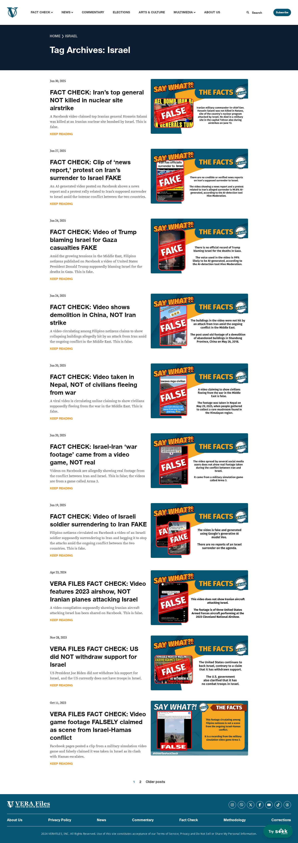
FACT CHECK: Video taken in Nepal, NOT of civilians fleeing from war (93, 385)
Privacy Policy (59, 820)
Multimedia (183, 12)
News (66, 12)
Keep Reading (61, 134)
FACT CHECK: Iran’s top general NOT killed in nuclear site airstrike (97, 100)
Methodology (235, 820)
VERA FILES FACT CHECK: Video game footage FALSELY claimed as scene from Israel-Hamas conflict (98, 726)
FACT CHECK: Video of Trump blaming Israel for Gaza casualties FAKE (93, 240)
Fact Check (40, 12)
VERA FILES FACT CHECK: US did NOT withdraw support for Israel (94, 657)
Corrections (281, 820)
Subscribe (282, 12)
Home (55, 36)
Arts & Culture (152, 12)
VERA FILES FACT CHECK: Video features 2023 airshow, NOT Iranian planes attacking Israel (98, 592)
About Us (212, 12)
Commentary (93, 12)
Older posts (155, 782)
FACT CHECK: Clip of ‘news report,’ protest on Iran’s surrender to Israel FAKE (90, 170)
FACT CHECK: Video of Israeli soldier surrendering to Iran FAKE (98, 520)
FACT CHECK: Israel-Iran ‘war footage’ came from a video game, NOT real (93, 455)
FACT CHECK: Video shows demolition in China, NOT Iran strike (93, 315)
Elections (121, 12)
